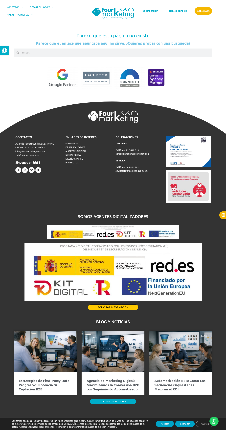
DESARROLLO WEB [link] (40, 7)
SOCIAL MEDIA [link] (150, 11)
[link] (4, 50)
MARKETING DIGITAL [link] (18, 15)
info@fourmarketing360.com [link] (30, 151)
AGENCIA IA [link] (203, 11)
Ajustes (205, 424)
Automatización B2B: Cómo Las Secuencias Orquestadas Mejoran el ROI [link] (179, 385)
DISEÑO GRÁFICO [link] (178, 11)
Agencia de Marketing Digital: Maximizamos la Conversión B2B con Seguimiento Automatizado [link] (113, 385)
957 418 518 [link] (32, 155)
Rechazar (185, 424)
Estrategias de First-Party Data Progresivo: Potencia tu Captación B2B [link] (44, 385)
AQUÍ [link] (72, 424)
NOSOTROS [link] (13, 7)
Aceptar (165, 424)
